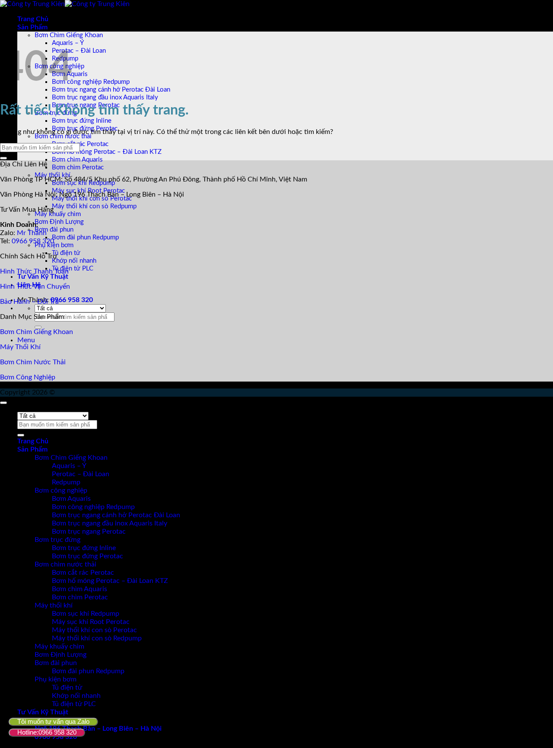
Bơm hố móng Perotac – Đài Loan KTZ (107, 152)
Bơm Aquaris (71, 498)
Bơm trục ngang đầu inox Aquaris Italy (105, 97)
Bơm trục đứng (57, 539)
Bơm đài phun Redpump (85, 237)
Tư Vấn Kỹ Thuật (42, 276)
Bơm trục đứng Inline (81, 121)
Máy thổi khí (54, 605)
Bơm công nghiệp (61, 490)
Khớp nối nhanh (74, 261)
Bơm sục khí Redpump (85, 613)
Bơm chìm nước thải (63, 136)
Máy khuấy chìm (58, 214)
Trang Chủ (32, 19)
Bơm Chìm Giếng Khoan (69, 35)
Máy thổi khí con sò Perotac (94, 630)
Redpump (66, 482)
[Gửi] (38, 327)
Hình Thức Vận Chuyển (35, 286)
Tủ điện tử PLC (72, 268)
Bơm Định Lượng (59, 222)
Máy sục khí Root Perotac (91, 621)
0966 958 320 (72, 299)
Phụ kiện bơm (54, 245)
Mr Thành (32, 232)
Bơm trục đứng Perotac (87, 556)
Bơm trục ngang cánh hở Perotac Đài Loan (111, 89)
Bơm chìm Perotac (78, 167)
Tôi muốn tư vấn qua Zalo (53, 721)
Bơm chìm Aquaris (77, 159)
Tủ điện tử (66, 253)
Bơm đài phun (54, 229)
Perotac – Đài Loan (79, 51)
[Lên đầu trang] (3, 402)
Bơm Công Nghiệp (27, 377)
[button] (26, 340)
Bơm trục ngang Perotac (89, 531)
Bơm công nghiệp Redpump (91, 82)
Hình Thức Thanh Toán (34, 271)
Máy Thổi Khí (20, 347)
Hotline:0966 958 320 (46, 732)
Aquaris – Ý (69, 465)
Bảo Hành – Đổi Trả (29, 301)
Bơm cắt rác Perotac (80, 144)
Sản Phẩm (32, 27)
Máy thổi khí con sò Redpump (94, 206)
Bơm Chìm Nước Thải (33, 362)
